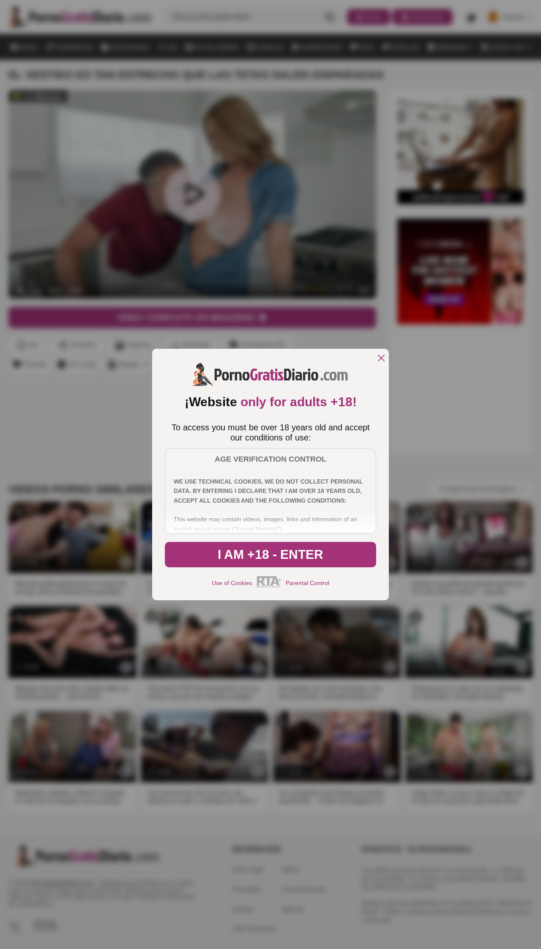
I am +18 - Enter (270, 554)
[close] (381, 359)
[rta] (269, 586)
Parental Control (307, 583)
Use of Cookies (232, 583)
